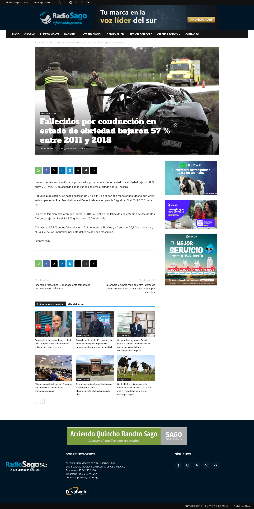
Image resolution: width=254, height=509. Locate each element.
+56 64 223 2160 (86, 470)
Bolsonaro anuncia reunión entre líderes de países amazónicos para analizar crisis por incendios (130, 288)
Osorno (29, 34)
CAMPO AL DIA (83, 336)
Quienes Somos (167, 34)
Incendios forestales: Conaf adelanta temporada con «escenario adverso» (62, 286)
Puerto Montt (49, 34)
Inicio (37, 42)
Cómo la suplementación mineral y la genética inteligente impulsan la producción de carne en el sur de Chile (94, 343)
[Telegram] (70, 170)
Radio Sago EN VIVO (42, 2)
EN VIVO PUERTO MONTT (217, 506)
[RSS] (76, 2)
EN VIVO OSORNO (193, 506)
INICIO (16, 34)
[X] (81, 2)
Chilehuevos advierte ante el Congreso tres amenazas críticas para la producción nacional (53, 387)
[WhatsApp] (38, 170)
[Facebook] (64, 2)
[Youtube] (87, 2)
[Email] (77, 170)
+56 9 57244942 (88, 473)
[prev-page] (37, 401)
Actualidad (48, 42)
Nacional (70, 34)
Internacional (92, 34)
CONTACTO (192, 34)
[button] (59, 2)
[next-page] (42, 401)
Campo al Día (116, 34)
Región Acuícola (140, 34)
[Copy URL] (93, 170)
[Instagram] (70, 2)
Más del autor (76, 304)
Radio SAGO (49, 148)
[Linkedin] (62, 170)
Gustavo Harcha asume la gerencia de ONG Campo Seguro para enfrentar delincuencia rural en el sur (53, 343)
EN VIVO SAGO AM (242, 506)
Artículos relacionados (50, 304)
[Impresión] (85, 170)
